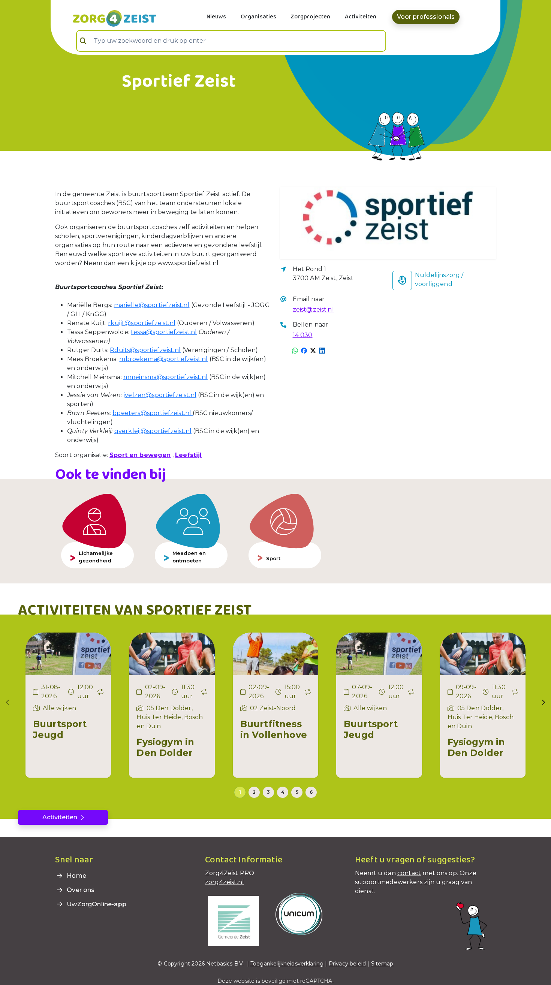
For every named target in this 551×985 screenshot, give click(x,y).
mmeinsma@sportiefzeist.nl (165, 377)
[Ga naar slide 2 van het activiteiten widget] (254, 792)
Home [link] (75, 875)
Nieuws (216, 16)
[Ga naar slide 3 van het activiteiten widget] (268, 792)
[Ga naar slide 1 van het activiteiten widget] (240, 792)
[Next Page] (543, 702)
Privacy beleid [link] (347, 963)
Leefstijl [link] (188, 455)
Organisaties (259, 16)
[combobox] (231, 41)
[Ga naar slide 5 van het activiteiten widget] (296, 792)
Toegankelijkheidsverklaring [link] (286, 963)
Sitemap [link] (382, 963)
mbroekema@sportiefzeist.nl (163, 359)
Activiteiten (361, 16)
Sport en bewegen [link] (140, 455)
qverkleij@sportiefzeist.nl (153, 431)
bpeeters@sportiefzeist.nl (152, 413)
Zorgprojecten (310, 16)
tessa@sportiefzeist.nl (164, 332)
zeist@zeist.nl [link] (313, 309)
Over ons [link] (79, 890)
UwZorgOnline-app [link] (95, 904)
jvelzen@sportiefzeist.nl (159, 395)
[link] (105, 17)
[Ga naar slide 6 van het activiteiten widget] (311, 792)
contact (409, 873)
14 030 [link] (303, 335)
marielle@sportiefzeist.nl (152, 305)
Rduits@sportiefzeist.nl (145, 350)
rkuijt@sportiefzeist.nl (141, 323)
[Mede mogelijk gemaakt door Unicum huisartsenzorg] (299, 913)
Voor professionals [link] (426, 16)
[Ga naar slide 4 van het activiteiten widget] (282, 792)
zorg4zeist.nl (224, 882)
